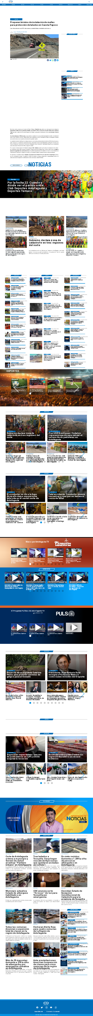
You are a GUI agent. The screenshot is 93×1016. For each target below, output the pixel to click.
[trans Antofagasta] (63, 955)
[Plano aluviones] (63, 971)
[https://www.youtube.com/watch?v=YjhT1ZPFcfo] (37, 627)
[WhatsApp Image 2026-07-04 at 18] (8, 341)
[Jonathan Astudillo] (8, 334)
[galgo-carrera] (67, 288)
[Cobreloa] (8, 326)
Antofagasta (33, 379)
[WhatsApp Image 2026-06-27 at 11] (8, 357)
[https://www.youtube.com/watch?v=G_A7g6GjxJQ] (35, 577)
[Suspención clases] (63, 963)
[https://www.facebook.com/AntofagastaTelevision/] (37, 1008)
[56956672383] (56, 1008)
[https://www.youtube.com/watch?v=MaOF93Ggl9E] (78, 577)
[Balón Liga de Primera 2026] (8, 311)
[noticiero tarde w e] (47, 832)
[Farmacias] (63, 923)
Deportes (15, 379)
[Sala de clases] (63, 915)
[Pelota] (8, 318)
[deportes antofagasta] (8, 287)
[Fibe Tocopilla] (67, 364)
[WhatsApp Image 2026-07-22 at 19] (8, 303)
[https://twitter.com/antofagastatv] (42, 1008)
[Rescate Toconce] (67, 347)
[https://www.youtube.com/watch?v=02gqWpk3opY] (74, 627)
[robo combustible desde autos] (64, 90)
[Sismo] (67, 339)
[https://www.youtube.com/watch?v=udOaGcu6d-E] (56, 553)
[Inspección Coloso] (67, 330)
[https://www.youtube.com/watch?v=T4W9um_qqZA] (37, 553)
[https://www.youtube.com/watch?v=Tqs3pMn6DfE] (74, 553)
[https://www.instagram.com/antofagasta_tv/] (46, 1008)
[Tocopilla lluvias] (46, 226)
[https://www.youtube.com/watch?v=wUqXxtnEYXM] (14, 577)
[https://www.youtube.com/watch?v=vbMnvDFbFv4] (19, 627)
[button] (16, 388)
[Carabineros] (63, 931)
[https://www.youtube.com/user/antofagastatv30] (51, 1008)
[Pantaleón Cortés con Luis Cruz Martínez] (67, 355)
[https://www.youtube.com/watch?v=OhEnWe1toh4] (19, 553)
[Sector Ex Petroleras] (67, 297)
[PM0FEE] (8, 295)
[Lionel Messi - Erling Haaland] (8, 365)
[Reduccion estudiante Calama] (64, 96)
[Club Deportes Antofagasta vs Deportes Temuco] (8, 280)
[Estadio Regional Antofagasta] (8, 349)
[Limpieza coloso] (67, 313)
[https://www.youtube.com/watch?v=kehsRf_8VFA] (57, 577)
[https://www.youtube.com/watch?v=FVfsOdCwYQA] (56, 627)
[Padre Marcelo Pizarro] (64, 84)
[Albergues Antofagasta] (63, 947)
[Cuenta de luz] (67, 322)
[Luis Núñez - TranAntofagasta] (64, 78)
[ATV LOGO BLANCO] (46, 1005)
